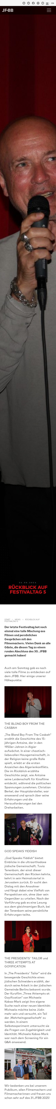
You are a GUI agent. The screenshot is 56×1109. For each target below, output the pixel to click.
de (47, 3)
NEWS (17, 619)
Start (7, 619)
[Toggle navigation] (49, 10)
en (52, 3)
